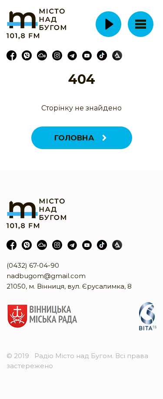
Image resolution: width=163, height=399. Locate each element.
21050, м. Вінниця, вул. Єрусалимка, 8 (69, 286)
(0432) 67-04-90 (33, 265)
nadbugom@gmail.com (46, 276)
